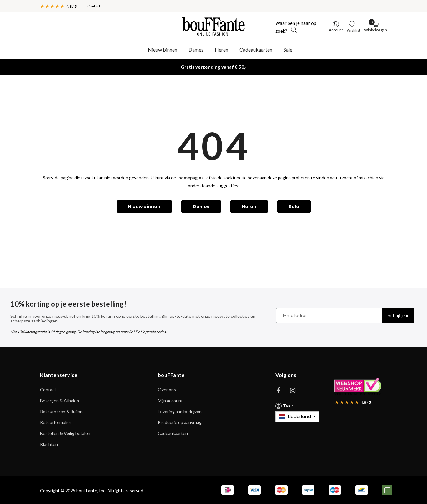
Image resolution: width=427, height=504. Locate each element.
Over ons (167, 389)
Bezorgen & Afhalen (59, 400)
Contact (93, 6)
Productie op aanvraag (180, 422)
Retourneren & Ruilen (61, 411)
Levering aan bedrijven (180, 411)
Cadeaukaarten (173, 433)
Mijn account (170, 400)
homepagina (191, 177)
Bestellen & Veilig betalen (65, 433)
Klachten (49, 444)
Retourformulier (55, 422)
